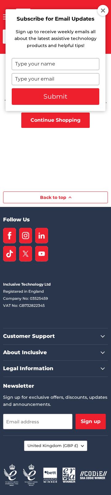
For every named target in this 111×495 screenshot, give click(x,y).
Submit (55, 96)
